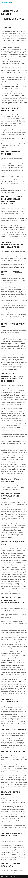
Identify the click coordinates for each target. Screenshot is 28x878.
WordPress (14, 876)
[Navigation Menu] (25, 2)
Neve (2, 876)
